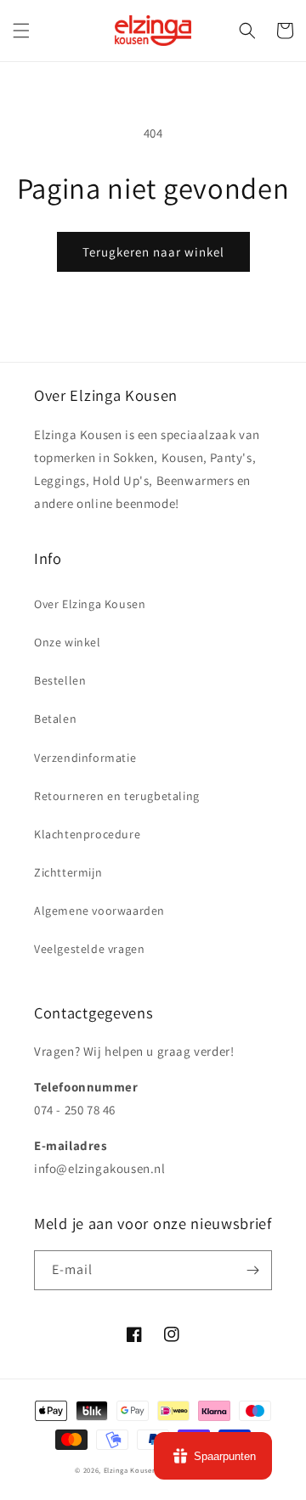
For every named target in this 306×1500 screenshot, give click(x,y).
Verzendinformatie (85, 757)
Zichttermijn (68, 872)
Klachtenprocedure (87, 834)
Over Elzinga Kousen (89, 604)
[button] (21, 30)
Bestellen (60, 680)
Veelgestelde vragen (89, 948)
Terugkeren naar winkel (153, 252)
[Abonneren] (252, 1270)
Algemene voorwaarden (99, 910)
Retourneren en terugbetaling (117, 796)
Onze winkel (67, 642)
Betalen (55, 718)
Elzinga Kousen (130, 1470)
